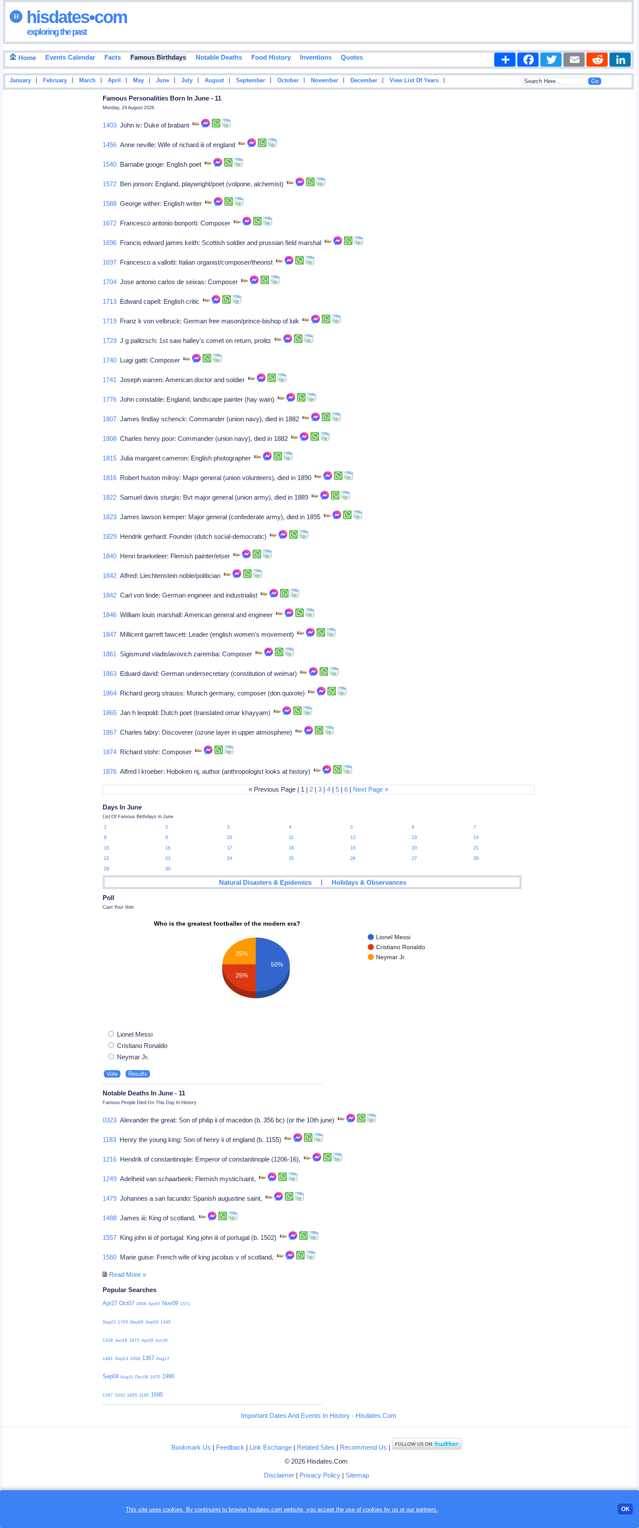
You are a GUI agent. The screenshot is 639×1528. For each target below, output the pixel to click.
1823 (109, 517)
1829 (109, 536)
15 (106, 847)
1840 (109, 556)
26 (353, 858)
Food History (271, 57)
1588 (109, 203)
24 (229, 858)
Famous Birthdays (158, 57)
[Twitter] (550, 60)
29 (106, 868)
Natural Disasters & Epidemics (265, 882)
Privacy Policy (320, 1475)
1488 (109, 1218)
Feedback (230, 1447)
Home (26, 57)
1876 (109, 771)
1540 (109, 164)
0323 (109, 1120)
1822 (109, 497)
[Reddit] (597, 60)
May (138, 80)
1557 (109, 1237)
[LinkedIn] (620, 60)
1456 (109, 144)
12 (353, 837)
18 (291, 847)
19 (353, 847)
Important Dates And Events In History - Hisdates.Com (318, 1415)
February (55, 80)
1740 (109, 360)
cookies (373, 1509)
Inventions (316, 57)
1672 (109, 223)
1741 (109, 379)
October (288, 80)
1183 (109, 1139)
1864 (109, 693)
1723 (109, 340)
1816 (109, 477)
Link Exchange (271, 1447)
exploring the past (57, 32)
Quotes (352, 57)
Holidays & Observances (369, 882)
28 (476, 858)
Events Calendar (70, 57)
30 (167, 868)
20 (414, 847)
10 (229, 837)
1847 (109, 634)
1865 (109, 712)
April (114, 80)
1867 (109, 732)
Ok (625, 1509)
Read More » (127, 1274)
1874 (109, 752)
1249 (109, 1178)
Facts (112, 57)
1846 (109, 614)
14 (476, 837)
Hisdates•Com (75, 17)
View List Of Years (414, 80)
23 (167, 858)
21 (476, 847)
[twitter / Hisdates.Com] (427, 1447)
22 (106, 858)
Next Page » (370, 789)
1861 (109, 654)
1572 (109, 184)
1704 (109, 281)
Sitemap (357, 1475)
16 (167, 847)
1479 (109, 1198)
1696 (109, 242)
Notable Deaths (219, 57)
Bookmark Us (191, 1447)
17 (229, 847)
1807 (109, 419)
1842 (109, 575)
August (214, 80)
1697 (109, 262)
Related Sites (316, 1447)
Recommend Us (363, 1447)
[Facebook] (527, 60)
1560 (109, 1257)
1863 (109, 673)
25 (291, 858)
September (250, 80)
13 (414, 837)
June (162, 80)
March (87, 80)
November (324, 80)
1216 (109, 1159)
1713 (109, 301)
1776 (109, 399)
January (20, 80)
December (363, 80)
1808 (109, 438)
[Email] (574, 60)
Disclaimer (279, 1475)
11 (291, 837)
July (187, 80)
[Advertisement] (610, 232)
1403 (109, 125)
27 (414, 858)
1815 (109, 458)
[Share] (504, 60)
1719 (109, 321)
